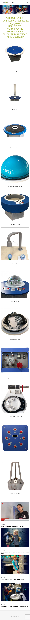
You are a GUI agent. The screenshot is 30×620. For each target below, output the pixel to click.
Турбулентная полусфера (15, 186)
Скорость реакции (15, 454)
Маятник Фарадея (15, 493)
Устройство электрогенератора (15, 378)
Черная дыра (15, 109)
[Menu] (27, 2)
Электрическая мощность (15, 416)
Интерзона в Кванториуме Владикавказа (12, 526)
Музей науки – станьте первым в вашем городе (14, 606)
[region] (15, 9)
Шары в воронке (15, 262)
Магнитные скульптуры (15, 339)
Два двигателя (15, 301)
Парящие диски (15, 71)
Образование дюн (15, 224)
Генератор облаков (15, 147)
